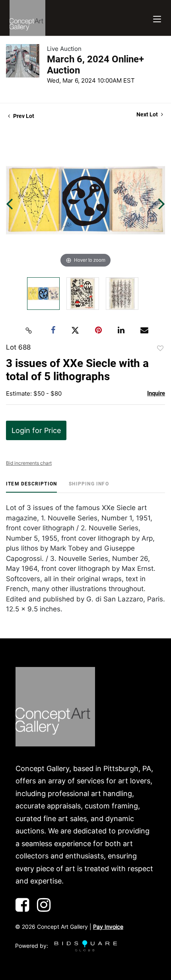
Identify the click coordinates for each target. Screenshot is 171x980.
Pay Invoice (108, 926)
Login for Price (36, 430)
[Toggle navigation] (157, 18)
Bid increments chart (29, 463)
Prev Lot (23, 116)
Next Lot (147, 114)
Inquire (156, 393)
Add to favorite (160, 348)
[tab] (31, 487)
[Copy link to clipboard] (29, 330)
